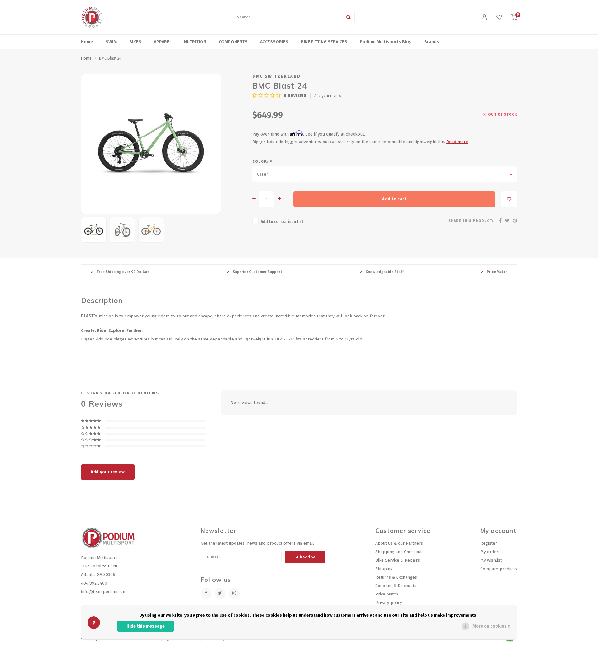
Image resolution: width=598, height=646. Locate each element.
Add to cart (394, 198)
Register (488, 543)
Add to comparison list (282, 221)
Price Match (497, 272)
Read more (457, 141)
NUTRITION (195, 42)
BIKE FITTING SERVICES (324, 42)
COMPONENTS (233, 42)
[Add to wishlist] (509, 199)
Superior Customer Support (257, 272)
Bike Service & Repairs (397, 560)
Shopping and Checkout (398, 551)
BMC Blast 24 (110, 58)
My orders (490, 551)
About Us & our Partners (399, 543)
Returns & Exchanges (396, 577)
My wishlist (491, 560)
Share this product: (471, 221)
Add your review (327, 96)
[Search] (348, 17)
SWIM (111, 42)
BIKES (135, 42)
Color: (262, 161)
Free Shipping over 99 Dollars (123, 272)
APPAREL (163, 42)
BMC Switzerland (276, 76)
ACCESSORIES (274, 42)
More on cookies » (491, 626)
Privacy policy (388, 602)
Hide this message (145, 626)
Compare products (498, 568)
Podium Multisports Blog (386, 42)
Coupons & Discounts (395, 585)
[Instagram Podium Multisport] (234, 593)
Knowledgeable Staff (385, 272)
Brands (431, 42)
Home (87, 42)
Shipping (384, 568)
